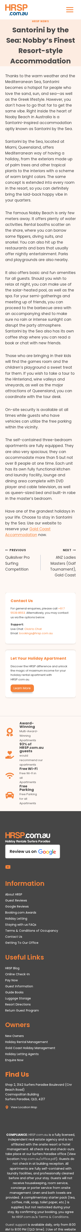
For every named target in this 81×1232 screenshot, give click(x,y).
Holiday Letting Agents (22, 1054)
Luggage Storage (18, 998)
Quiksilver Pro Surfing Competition (17, 560)
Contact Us (13, 937)
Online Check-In (17, 974)
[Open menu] (70, 9)
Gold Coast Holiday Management (30, 1048)
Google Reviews (17, 907)
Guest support (16, 1225)
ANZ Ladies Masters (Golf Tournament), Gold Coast (63, 563)
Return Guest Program (22, 1010)
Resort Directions (18, 1004)
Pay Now (11, 980)
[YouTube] (8, 867)
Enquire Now (14, 1060)
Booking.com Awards (20, 913)
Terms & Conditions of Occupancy (31, 930)
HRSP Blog (12, 968)
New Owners (14, 1036)
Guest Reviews (16, 900)
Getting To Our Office (21, 943)
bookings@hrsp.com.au (36, 633)
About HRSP (13, 894)
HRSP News (40, 21)
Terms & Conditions (53, 1217)
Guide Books (14, 992)
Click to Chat (33, 629)
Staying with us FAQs (20, 925)
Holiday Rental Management (26, 1042)
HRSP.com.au (38, 1135)
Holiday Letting (16, 919)
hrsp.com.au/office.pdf (38, 1159)
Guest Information (19, 986)
